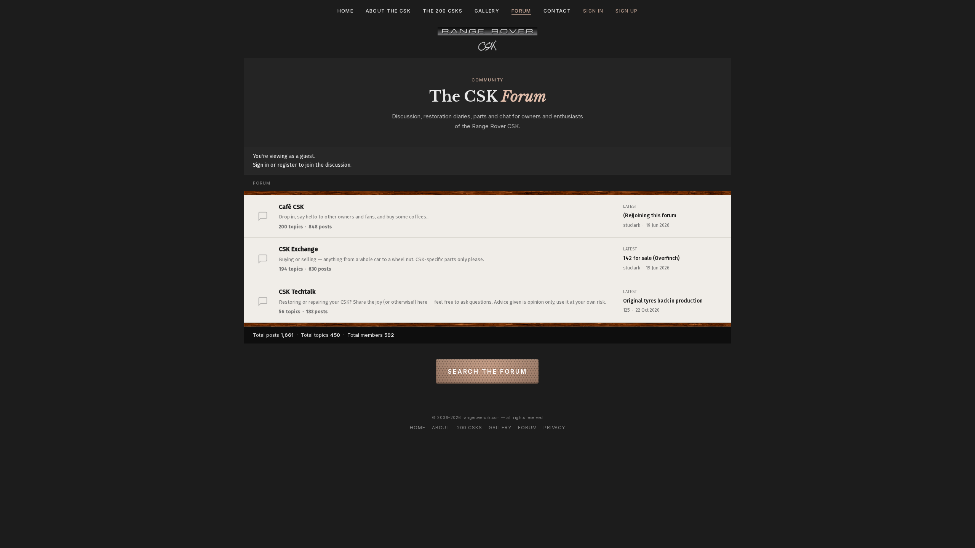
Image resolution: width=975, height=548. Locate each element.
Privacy (554, 427)
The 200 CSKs (442, 11)
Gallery (487, 11)
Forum (521, 11)
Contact (557, 11)
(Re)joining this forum (649, 215)
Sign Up (626, 11)
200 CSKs (469, 427)
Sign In (593, 11)
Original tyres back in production (663, 301)
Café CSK (291, 206)
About (441, 427)
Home (345, 11)
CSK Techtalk (297, 291)
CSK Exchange (298, 249)
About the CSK (388, 11)
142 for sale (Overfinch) (651, 258)
